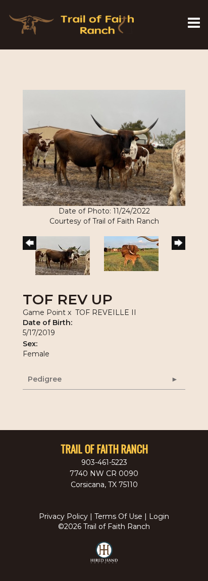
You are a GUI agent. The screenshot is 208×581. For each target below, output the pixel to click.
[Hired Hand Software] (104, 557)
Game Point (44, 312)
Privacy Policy (63, 516)
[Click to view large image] (104, 147)
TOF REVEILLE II (105, 312)
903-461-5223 (104, 462)
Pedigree (45, 379)
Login (159, 516)
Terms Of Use (118, 516)
